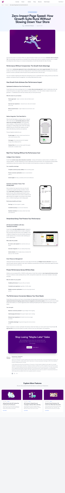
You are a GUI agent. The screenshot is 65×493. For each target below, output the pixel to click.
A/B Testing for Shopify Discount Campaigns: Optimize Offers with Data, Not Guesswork (32, 405)
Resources (40, 1)
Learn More (5, 410)
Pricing (34, 1)
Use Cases (17, 1)
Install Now (29, 347)
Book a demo (36, 347)
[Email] (16, 373)
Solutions (29, 1)
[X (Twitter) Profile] (14, 373)
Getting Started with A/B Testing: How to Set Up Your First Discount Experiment (11, 405)
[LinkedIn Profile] (12, 373)
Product (22, 1)
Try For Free (61, 1)
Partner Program (47, 1)
